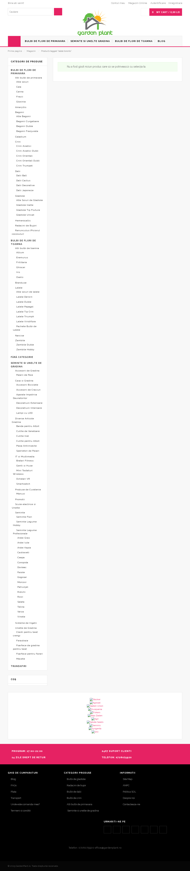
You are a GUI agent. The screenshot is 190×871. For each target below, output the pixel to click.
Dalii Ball (21, 175)
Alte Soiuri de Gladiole (29, 200)
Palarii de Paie (24, 375)
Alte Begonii (23, 116)
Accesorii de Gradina (27, 370)
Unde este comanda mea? (25, 804)
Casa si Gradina (24, 380)
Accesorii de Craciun (28, 389)
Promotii (20, 499)
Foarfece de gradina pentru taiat (26, 647)
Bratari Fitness (25, 460)
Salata (20, 602)
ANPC (126, 785)
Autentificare (158, 3)
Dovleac (22, 567)
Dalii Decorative (25, 185)
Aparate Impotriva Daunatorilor (25, 396)
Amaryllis (20, 107)
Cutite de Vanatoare (28, 431)
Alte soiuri (22, 82)
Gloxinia (21, 101)
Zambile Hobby (25, 349)
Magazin (31, 51)
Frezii (19, 96)
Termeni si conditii (21, 810)
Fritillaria (21, 262)
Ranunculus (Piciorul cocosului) (26, 232)
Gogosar (22, 577)
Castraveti (23, 552)
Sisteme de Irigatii (26, 623)
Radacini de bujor (76, 785)
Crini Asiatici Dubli (27, 151)
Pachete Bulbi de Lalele (25, 328)
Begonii (19, 112)
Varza (20, 611)
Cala (18, 87)
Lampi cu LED (24, 413)
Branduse (21, 282)
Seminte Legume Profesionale (25, 532)
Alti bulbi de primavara (28, 77)
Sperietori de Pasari (27, 451)
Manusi (20, 493)
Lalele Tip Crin (25, 311)
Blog (13, 779)
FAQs (14, 785)
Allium (20, 252)
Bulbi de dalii (74, 791)
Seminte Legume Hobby (25, 523)
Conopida (22, 562)
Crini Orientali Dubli (28, 160)
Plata (13, 791)
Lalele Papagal (24, 306)
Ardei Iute (23, 542)
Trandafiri (19, 666)
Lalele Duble (23, 302)
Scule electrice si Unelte (24, 506)
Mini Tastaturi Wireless (23, 472)
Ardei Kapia (24, 547)
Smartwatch (23, 484)
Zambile (20, 340)
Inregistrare (175, 3)
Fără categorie (22, 357)
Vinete (21, 616)
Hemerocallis (23, 220)
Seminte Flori (24, 517)
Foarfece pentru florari (29, 653)
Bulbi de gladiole (76, 779)
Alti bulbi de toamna (27, 248)
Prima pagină (15, 51)
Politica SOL (129, 791)
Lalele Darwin (24, 297)
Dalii (17, 171)
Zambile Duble (25, 344)
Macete (20, 658)
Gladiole (20, 196)
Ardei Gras (23, 538)
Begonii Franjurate (27, 131)
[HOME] (14, 41)
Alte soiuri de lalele (28, 292)
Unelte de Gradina (26, 628)
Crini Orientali (24, 156)
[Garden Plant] (95, 22)
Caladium (20, 136)
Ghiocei (20, 267)
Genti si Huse (24, 465)
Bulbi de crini (74, 798)
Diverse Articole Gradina (23, 420)
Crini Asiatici (23, 146)
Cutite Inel (22, 436)
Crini (18, 141)
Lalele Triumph (25, 316)
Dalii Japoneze (25, 190)
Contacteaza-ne (131, 804)
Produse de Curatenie (28, 489)
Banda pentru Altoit (27, 426)
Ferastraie (22, 640)
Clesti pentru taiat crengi (25, 634)
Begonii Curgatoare (27, 121)
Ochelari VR (23, 479)
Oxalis (19, 277)
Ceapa (21, 557)
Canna (20, 91)
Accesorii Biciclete (27, 384)
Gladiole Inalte (24, 205)
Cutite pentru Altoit (28, 441)
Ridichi (21, 592)
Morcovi (22, 582)
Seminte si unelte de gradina (83, 810)
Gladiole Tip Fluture (28, 210)
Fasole (21, 572)
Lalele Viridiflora (26, 321)
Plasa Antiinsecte (26, 445)
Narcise (19, 335)
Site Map (127, 779)
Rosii (20, 597)
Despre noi (129, 798)
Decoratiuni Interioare (29, 408)
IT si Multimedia (25, 456)
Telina (20, 607)
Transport (16, 798)
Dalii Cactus (23, 180)
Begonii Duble (24, 126)
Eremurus (22, 257)
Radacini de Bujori (26, 225)
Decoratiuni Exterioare (29, 403)
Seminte (20, 512)
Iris (18, 272)
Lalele (18, 287)
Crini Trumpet (24, 165)
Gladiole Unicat (25, 215)
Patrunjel (22, 587)
